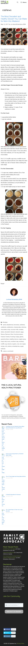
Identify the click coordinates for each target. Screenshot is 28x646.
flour (12, 334)
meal (2, 341)
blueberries (10, 324)
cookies (21, 329)
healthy (12, 339)
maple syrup (22, 339)
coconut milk (14, 329)
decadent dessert (10, 332)
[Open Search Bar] (17, 2)
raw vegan (23, 344)
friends (8, 336)
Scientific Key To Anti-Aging (9, 549)
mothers (21, 341)
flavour (3, 334)
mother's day (14, 341)
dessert (18, 332)
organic (14, 344)
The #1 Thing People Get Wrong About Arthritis (16, 476)
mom (8, 341)
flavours (7, 334)
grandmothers (5, 339)
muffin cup (4, 344)
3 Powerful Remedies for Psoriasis (13, 494)
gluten (21, 336)
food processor (18, 334)
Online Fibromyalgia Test (8, 552)
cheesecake (17, 327)
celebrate (3, 327)
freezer (3, 336)
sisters (10, 346)
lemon (16, 339)
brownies (16, 324)
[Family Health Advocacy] (4, 2)
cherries (23, 327)
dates (2, 332)
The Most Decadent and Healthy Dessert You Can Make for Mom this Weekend (14, 18)
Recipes (5, 322)
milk (5, 341)
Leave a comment (8, 351)
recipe (2, 346)
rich (6, 346)
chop (8, 329)
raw (18, 344)
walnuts (3, 348)
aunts (4, 324)
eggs (22, 332)
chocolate (4, 329)
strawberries (16, 346)
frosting (12, 336)
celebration (10, 327)
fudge (17, 336)
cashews (22, 324)
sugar (21, 346)
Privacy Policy (20, 643)
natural (9, 344)
